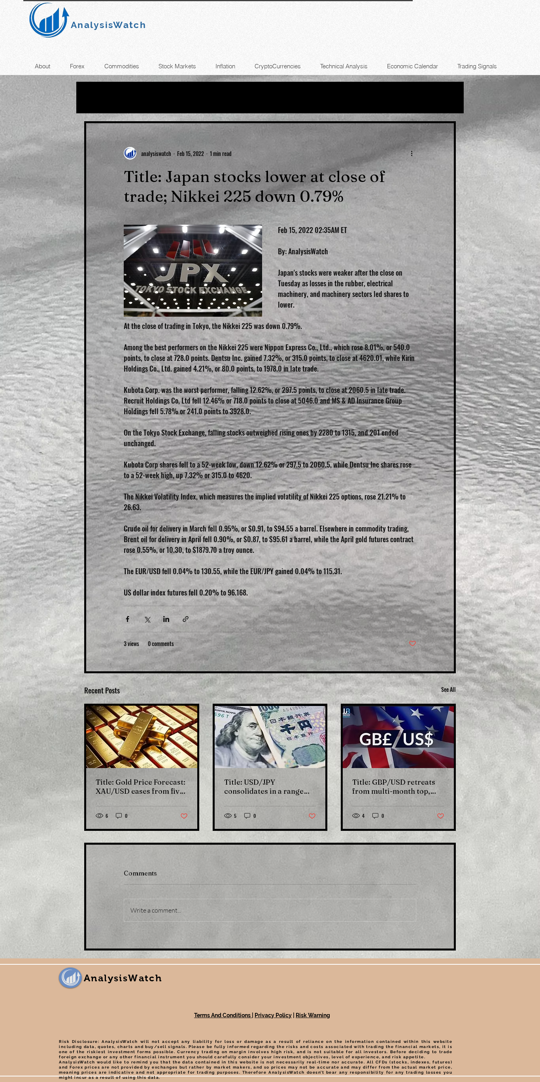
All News (100, 97)
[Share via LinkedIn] (166, 619)
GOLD (172, 97)
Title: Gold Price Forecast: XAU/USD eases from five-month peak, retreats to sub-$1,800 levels (141, 787)
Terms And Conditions (223, 1015)
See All (448, 689)
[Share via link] (185, 619)
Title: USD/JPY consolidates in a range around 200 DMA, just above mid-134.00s (264, 787)
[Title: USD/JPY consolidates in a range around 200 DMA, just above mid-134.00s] (270, 737)
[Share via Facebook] (127, 619)
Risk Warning (313, 1015)
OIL (139, 97)
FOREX (211, 97)
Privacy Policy (273, 1015)
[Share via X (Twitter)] (147, 619)
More (332, 97)
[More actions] (411, 153)
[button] (445, 97)
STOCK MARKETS (273, 97)
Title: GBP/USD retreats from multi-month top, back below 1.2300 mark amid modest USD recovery (393, 787)
